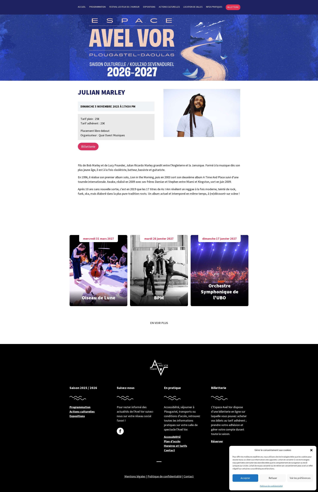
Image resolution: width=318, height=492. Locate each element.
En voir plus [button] (159, 323)
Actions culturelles (169, 7)
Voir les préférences (300, 478)
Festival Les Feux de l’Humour (124, 7)
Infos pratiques (214, 7)
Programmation (97, 7)
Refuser (273, 478)
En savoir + (98, 269)
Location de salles (192, 7)
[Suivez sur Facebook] (120, 431)
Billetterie (233, 7)
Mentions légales (134, 476)
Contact (169, 450)
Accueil (82, 7)
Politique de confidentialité (271, 486)
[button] (311, 450)
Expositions (149, 7)
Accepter (245, 478)
